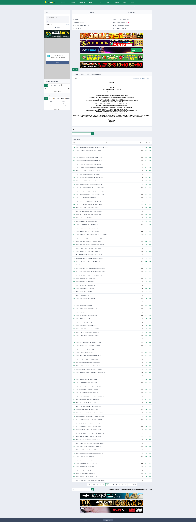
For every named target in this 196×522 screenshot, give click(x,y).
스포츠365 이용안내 (77, 28)
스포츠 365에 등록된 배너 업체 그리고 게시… (81, 15)
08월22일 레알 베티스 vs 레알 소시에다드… (121, 19)
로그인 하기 (57, 27)
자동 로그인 (49, 24)
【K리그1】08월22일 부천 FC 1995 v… (120, 28)
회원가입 (67, 24)
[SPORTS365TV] (50, 2)
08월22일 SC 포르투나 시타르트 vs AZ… (120, 15)
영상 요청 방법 (75, 19)
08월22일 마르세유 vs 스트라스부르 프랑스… (121, 25)
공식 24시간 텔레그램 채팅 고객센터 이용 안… (81, 25)
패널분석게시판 (131, 12)
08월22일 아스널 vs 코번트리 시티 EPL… (120, 22)
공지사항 (92, 12)
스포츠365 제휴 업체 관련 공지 (78, 22)
